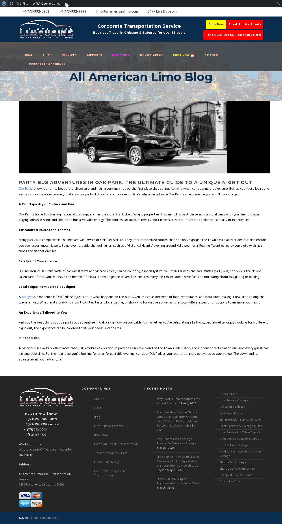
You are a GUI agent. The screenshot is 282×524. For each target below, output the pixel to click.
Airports (94, 55)
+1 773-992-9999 (72, 12)
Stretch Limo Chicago (234, 445)
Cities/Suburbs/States (108, 426)
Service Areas (151, 55)
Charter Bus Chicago (107, 462)
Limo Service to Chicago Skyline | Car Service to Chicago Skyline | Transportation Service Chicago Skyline (178, 463)
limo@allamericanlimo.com (117, 12)
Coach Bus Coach (231, 481)
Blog (97, 417)
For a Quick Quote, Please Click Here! (233, 35)
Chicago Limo (228, 394)
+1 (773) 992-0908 (35, 429)
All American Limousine (43, 517)
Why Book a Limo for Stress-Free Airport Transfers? (178, 401)
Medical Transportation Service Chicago (240, 454)
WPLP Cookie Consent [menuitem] (48, 3)
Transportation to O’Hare (110, 453)
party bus (34, 240)
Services (69, 55)
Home (28, 55)
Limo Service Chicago (234, 400)
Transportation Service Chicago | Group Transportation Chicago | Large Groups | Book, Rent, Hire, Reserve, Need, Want (178, 419)
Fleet (47, 55)
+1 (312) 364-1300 (35, 434)
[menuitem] (4, 3)
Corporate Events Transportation (116, 444)
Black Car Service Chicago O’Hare (241, 426)
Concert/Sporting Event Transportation (110, 473)
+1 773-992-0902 (35, 12)
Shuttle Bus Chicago (233, 462)
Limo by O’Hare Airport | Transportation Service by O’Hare (178, 481)
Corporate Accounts (47, 64)
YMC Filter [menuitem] (22, 3)
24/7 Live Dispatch (162, 12)
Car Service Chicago (233, 407)
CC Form (212, 55)
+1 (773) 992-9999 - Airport (41, 424)
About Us (100, 399)
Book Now (216, 24)
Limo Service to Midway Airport (241, 438)
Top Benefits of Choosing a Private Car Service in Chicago (176, 441)
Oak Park (25, 188)
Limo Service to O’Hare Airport (240, 432)
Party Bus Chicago (231, 413)
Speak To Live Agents (245, 24)
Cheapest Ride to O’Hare (236, 475)
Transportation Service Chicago (240, 419)
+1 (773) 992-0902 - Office (41, 419)
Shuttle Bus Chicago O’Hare (238, 468)
